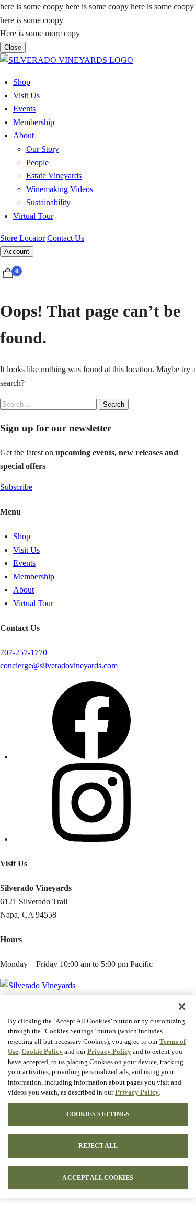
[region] (98, 1096)
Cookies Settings (98, 1114)
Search (113, 404)
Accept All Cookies (97, 1177)
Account (16, 251)
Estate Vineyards (54, 175)
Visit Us (26, 95)
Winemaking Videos (59, 189)
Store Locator (22, 237)
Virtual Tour (33, 215)
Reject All (98, 1145)
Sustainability (48, 202)
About (23, 135)
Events (24, 108)
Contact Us (65, 237)
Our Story (42, 148)
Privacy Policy (109, 1051)
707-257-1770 (23, 652)
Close (12, 47)
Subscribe (16, 487)
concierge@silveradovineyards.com (59, 665)
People (37, 162)
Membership (33, 122)
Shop (21, 81)
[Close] (181, 1006)
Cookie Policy (42, 1051)
